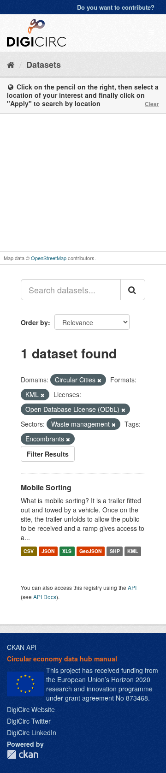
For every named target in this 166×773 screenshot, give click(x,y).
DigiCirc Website (31, 709)
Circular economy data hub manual (62, 658)
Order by (34, 322)
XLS (66, 550)
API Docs (44, 597)
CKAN (22, 754)
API (132, 587)
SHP (115, 550)
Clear (152, 104)
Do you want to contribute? (115, 7)
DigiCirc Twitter (29, 720)
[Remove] (99, 380)
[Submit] (132, 289)
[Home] (11, 64)
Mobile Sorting (46, 487)
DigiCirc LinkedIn (31, 732)
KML (132, 550)
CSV (29, 550)
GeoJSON (90, 550)
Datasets (43, 65)
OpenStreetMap (48, 258)
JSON (48, 550)
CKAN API (21, 647)
